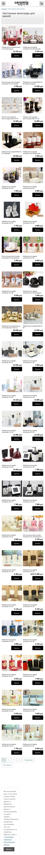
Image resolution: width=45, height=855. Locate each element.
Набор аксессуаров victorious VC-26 (30, 675)
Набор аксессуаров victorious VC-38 (30, 466)
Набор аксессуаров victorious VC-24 (30, 710)
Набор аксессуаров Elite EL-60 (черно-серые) (33, 83)
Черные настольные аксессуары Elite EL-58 (31, 118)
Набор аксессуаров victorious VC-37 (9, 501)
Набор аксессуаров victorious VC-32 (30, 570)
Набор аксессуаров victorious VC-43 (9, 431)
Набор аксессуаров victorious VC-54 (30, 187)
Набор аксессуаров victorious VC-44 (30, 396)
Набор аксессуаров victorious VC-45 (9, 396)
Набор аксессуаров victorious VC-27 (9, 675)
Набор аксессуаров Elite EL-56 (33, 327)
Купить (16, 56)
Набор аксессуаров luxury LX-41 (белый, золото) (11, 327)
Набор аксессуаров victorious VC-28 (30, 640)
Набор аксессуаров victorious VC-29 (9, 640)
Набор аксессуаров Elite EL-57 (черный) (12, 152)
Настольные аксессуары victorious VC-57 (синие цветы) (11, 83)
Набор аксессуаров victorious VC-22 (30, 745)
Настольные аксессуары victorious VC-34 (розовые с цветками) (32, 536)
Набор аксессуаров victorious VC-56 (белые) (31, 152)
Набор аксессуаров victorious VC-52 (30, 222)
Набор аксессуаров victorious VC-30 (30, 605)
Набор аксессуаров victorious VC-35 (9, 536)
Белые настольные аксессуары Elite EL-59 (10, 118)
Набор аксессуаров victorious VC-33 (9, 570)
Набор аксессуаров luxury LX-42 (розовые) (11, 48)
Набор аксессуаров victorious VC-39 (9, 466)
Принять (9, 849)
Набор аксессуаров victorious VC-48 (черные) (32, 292)
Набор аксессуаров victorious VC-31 (9, 605)
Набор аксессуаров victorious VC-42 (30, 431)
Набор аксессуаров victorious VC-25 (9, 710)
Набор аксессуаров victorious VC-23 (9, 745)
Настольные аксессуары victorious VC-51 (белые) (11, 257)
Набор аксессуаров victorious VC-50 (30, 257)
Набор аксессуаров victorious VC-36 (30, 501)
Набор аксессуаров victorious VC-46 (30, 361)
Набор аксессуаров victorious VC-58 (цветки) (31, 48)
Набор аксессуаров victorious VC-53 (9, 222)
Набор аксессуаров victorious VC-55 (9, 187)
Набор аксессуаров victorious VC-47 (9, 361)
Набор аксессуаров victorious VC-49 (9, 292)
